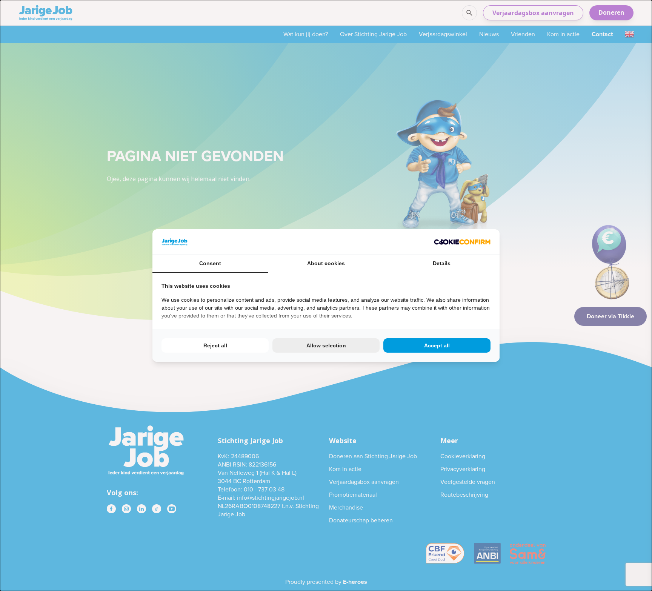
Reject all (215, 345)
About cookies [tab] (326, 263)
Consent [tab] (210, 263)
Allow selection (326, 345)
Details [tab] (442, 263)
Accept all (437, 345)
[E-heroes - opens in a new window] (462, 242)
